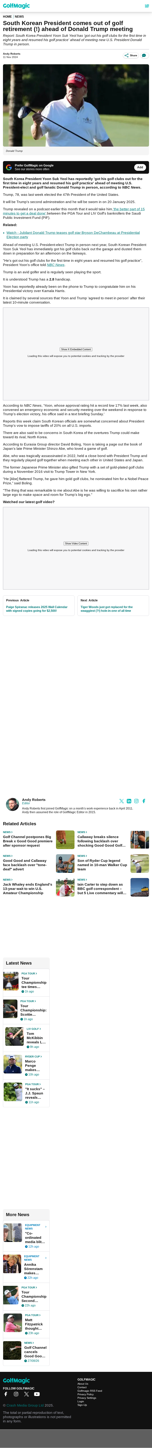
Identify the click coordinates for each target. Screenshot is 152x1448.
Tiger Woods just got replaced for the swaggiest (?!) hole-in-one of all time (107, 608)
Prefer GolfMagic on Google (34, 165)
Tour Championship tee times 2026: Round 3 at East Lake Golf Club (34, 982)
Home (7, 16)
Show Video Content (76, 543)
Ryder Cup (32, 1056)
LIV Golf (33, 1028)
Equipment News (32, 1227)
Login (80, 1401)
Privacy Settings (86, 1398)
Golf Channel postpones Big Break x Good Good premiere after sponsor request (28, 841)
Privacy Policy (85, 1394)
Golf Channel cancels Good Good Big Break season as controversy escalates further (35, 1352)
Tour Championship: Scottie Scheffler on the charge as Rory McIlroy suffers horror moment (33, 1010)
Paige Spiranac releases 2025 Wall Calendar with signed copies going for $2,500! (36, 608)
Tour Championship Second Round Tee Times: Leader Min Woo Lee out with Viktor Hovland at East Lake (34, 1296)
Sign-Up (82, 1405)
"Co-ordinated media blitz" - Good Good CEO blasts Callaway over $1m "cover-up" (35, 1237)
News (19, 16)
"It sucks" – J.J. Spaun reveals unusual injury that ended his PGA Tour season (35, 1093)
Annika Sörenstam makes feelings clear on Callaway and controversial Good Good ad (35, 1269)
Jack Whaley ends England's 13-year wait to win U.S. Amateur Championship (27, 888)
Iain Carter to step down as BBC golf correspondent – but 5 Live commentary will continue (100, 888)
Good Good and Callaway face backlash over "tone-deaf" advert (25, 865)
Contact (82, 1387)
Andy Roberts (11, 53)
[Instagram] (17, 1395)
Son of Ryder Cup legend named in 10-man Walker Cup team (102, 865)
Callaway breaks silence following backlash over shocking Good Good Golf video (99, 841)
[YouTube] (38, 1395)
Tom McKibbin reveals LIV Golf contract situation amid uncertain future (36, 1038)
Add (140, 167)
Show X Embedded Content (76, 349)
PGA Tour (28, 973)
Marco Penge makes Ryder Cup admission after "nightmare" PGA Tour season (35, 1065)
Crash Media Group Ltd (25, 1405)
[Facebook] (6, 1395)
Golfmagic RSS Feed (89, 1390)
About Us (82, 1383)
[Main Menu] (147, 6)
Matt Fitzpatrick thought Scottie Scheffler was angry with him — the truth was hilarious (34, 1324)
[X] (27, 1395)
